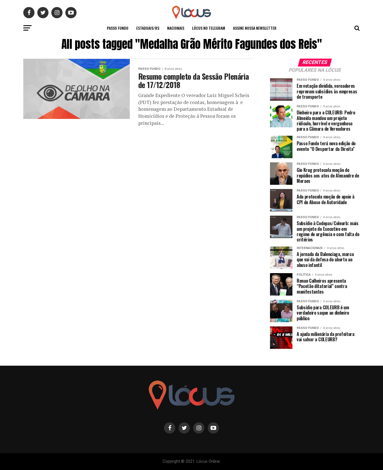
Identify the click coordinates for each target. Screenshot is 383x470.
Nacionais (175, 28)
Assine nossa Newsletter (254, 28)
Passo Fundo (117, 28)
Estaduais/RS (147, 28)
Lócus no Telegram (208, 28)
